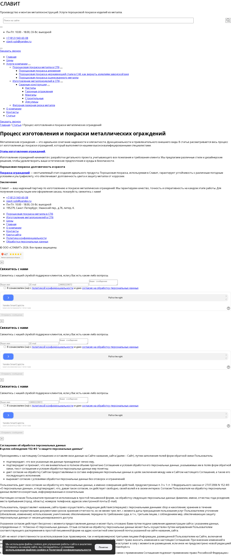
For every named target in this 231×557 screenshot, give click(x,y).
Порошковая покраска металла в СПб (36, 67)
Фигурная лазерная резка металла (34, 105)
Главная (11, 57)
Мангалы (30, 95)
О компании (13, 108)
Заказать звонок (10, 51)
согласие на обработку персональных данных (110, 288)
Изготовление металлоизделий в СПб (36, 81)
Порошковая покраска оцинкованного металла (48, 77)
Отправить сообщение (11, 315)
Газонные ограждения (39, 91)
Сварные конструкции (33, 84)
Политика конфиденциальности (26, 238)
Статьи (10, 115)
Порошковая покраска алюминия (39, 70)
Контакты (12, 112)
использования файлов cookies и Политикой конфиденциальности (48, 550)
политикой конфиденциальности (52, 288)
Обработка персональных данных (27, 241)
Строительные (34, 98)
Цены (9, 60)
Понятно (103, 547)
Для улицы (31, 101)
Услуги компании (17, 63)
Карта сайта (13, 234)
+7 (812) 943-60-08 (17, 38)
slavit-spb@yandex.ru (18, 41)
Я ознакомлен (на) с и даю (72, 288)
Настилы (30, 88)
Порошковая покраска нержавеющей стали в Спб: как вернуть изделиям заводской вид (74, 74)
